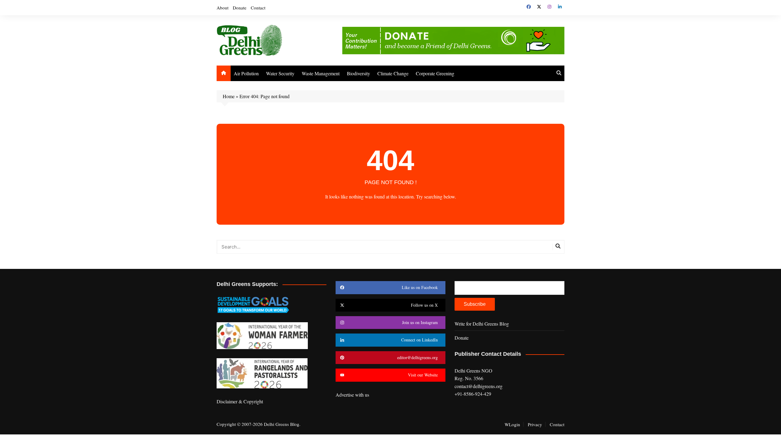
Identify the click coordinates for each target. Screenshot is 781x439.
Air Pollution (246, 73)
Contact (258, 8)
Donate (240, 8)
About (223, 8)
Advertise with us (352, 394)
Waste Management (321, 73)
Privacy (535, 424)
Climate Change (392, 73)
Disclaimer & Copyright (240, 401)
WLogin (512, 424)
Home (229, 96)
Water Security (280, 73)
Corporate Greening (435, 73)
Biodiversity (358, 73)
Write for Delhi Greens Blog (482, 323)
